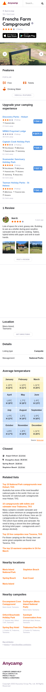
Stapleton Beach (31, 569)
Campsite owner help (12, 672)
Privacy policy (9, 676)
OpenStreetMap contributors (21, 645)
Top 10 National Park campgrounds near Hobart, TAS (22, 485)
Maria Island (8, 584)
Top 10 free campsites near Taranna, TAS (22, 534)
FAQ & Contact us (10, 674)
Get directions (23, 334)
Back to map (9, 11)
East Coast (10, 14)
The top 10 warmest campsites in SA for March (22, 549)
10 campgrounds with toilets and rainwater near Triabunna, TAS (18, 505)
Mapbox (7, 645)
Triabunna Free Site (32, 627)
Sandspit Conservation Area (32, 616)
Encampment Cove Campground (12, 602)
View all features (23, 95)
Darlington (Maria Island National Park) (31, 604)
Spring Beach (9, 578)
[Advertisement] (23, 291)
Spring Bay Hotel (11, 627)
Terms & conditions (11, 678)
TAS (4, 14)
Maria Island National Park (9, 570)
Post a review (23, 259)
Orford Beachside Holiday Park (11, 616)
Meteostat (40, 440)
